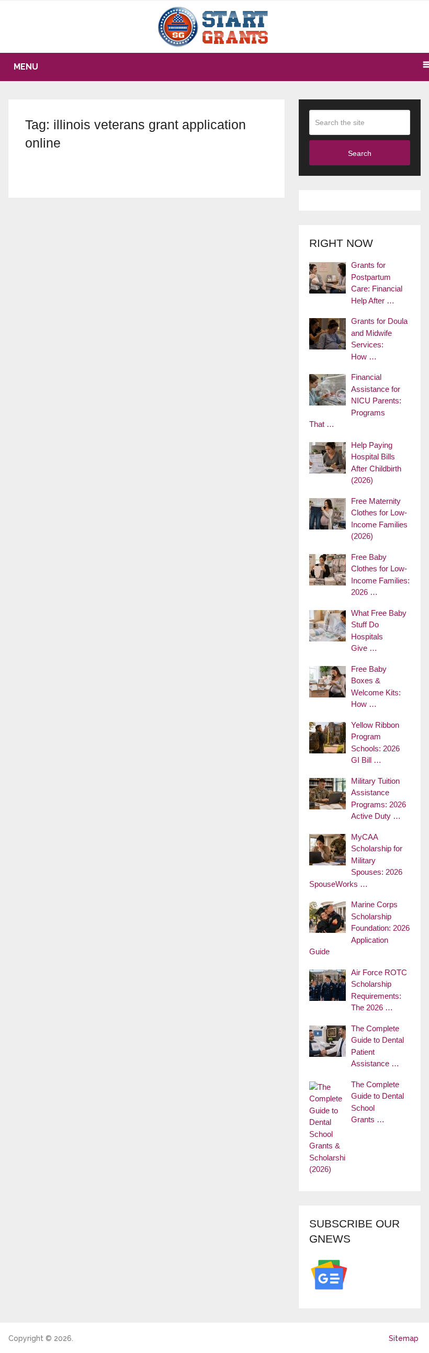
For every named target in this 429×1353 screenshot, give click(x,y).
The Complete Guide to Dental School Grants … (377, 1102)
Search (359, 153)
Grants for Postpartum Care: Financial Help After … (376, 283)
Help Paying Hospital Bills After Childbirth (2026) (376, 463)
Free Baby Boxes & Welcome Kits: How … (376, 686)
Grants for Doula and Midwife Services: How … (379, 339)
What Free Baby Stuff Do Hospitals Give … (379, 630)
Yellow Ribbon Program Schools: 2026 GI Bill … (375, 742)
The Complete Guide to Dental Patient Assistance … (377, 1046)
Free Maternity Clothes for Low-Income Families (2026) (379, 519)
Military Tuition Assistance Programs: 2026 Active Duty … (378, 798)
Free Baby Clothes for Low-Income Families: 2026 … (380, 575)
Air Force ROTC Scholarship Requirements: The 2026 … (379, 990)
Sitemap (404, 1338)
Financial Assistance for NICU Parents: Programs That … (355, 401)
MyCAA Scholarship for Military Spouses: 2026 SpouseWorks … (355, 860)
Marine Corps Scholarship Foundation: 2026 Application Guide (359, 928)
